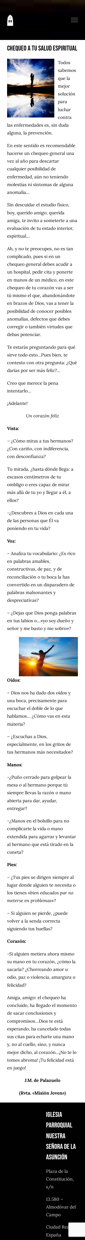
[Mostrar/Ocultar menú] (74, 20)
